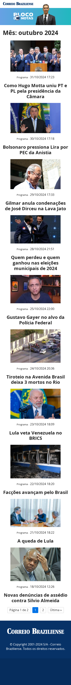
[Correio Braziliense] (35, 631)
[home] (18, 4)
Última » (56, 610)
